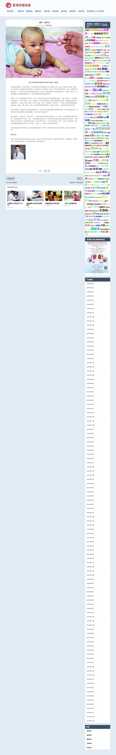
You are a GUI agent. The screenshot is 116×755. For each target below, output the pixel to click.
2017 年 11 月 (90, 721)
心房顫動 (101, 191)
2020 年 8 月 (90, 583)
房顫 (93, 93)
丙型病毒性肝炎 (100, 63)
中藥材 (105, 106)
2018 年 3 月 (90, 704)
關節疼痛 (89, 72)
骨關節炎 (102, 207)
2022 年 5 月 (90, 496)
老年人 (89, 60)
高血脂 (88, 65)
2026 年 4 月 (90, 300)
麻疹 (106, 201)
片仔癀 (99, 194)
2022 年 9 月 (90, 479)
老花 (92, 55)
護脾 (98, 152)
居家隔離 (91, 141)
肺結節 (96, 43)
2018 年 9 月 (90, 679)
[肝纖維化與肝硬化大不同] (16, 196)
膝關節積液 (105, 90)
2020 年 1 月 (90, 612)
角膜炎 (108, 63)
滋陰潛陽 (97, 154)
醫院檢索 (73, 11)
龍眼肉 (105, 176)
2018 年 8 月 (90, 683)
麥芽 (100, 66)
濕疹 (99, 69)
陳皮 (93, 197)
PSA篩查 (101, 166)
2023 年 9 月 (90, 429)
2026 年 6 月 (90, 292)
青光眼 (106, 93)
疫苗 (87, 225)
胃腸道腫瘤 (97, 204)
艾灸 (96, 191)
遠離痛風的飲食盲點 (52, 203)
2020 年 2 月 (90, 608)
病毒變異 (101, 201)
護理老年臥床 (104, 81)
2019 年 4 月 (90, 650)
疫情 (103, 145)
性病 (103, 104)
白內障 (93, 69)
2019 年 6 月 (90, 641)
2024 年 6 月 (90, 392)
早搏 (92, 84)
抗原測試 (93, 104)
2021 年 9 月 (90, 529)
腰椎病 (97, 58)
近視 (104, 55)
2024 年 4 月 (90, 400)
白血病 (94, 86)
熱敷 (100, 169)
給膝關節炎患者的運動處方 (34, 204)
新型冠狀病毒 (97, 130)
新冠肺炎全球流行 (100, 123)
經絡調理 (91, 107)
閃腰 (92, 185)
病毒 (100, 30)
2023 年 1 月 (90, 462)
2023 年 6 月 (90, 442)
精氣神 (95, 60)
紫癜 (105, 43)
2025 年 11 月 (90, 321)
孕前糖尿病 (100, 112)
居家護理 (95, 143)
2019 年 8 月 (90, 633)
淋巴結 (90, 222)
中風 (96, 160)
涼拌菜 (94, 145)
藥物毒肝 (99, 145)
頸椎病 (98, 172)
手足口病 (104, 232)
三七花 (92, 47)
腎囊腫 (89, 56)
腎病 (103, 74)
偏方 (101, 43)
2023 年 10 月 (90, 425)
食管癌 (90, 52)
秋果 (95, 176)
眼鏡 (91, 157)
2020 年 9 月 (90, 579)
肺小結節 (98, 114)
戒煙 (98, 52)
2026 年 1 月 (90, 312)
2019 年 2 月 (90, 658)
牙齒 (90, 143)
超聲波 (90, 191)
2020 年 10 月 (90, 575)
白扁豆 (103, 182)
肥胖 (93, 63)
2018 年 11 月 (90, 671)
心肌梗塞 (93, 121)
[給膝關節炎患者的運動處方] (35, 196)
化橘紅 (102, 135)
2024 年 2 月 (90, 408)
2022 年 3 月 (90, 504)
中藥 (89, 201)
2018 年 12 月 (90, 667)
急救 (93, 187)
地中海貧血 (106, 141)
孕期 (87, 96)
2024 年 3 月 (90, 404)
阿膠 (98, 232)
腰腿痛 (107, 226)
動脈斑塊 (98, 33)
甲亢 (95, 193)
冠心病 (97, 90)
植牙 (103, 143)
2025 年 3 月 (90, 354)
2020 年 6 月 (90, 592)
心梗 (93, 37)
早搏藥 (104, 66)
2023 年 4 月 (90, 450)
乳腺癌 (104, 210)
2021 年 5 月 (90, 546)
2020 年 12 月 (90, 567)
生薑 (98, 81)
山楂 (89, 133)
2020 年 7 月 (90, 587)
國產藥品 (88, 149)
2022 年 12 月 (90, 467)
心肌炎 (90, 179)
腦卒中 (100, 175)
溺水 (90, 100)
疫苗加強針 (90, 204)
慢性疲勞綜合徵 (91, 112)
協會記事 (81, 11)
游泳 (86, 93)
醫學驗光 (92, 226)
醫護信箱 (38, 11)
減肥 (99, 109)
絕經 (101, 220)
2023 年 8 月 (90, 433)
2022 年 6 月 (90, 492)
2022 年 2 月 (90, 508)
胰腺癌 (95, 229)
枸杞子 (106, 111)
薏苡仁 (92, 194)
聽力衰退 (88, 197)
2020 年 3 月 (90, 604)
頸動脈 (102, 154)
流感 (103, 203)
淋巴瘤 (95, 65)
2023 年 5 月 (90, 446)
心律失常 (98, 55)
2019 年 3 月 (90, 654)
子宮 (89, 34)
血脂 (92, 135)
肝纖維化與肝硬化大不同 (15, 204)
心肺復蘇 (99, 117)
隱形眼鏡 (100, 78)
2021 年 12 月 (90, 517)
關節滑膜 (92, 97)
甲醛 (103, 225)
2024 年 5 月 (90, 396)
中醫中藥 (47, 11)
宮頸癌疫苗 (101, 157)
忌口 (101, 52)
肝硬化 (88, 163)
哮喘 (104, 172)
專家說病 (21, 11)
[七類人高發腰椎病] (72, 196)
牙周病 (95, 206)
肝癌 (97, 220)
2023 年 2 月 (90, 458)
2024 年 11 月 (90, 371)
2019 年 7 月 (90, 637)
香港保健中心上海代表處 (95, 11)
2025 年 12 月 (90, 317)
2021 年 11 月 (90, 521)
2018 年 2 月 (90, 708)
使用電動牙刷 (102, 163)
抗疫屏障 (106, 40)
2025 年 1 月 (90, 362)
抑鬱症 (91, 109)
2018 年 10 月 (90, 675)
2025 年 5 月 (90, 346)
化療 (90, 94)
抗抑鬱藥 (103, 125)
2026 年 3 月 (90, 304)
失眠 (87, 30)
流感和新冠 (95, 201)
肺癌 (104, 69)
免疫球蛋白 (101, 72)
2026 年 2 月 (90, 308)
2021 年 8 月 (90, 533)
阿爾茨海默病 (99, 46)
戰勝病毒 (99, 141)
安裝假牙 (90, 161)
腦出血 (102, 58)
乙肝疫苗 (95, 157)
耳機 (106, 166)
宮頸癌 (99, 104)
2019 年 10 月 (90, 625)
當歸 (104, 220)
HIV (92, 182)
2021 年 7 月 (90, 537)
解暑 (104, 117)
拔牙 (88, 172)
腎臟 (94, 52)
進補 (107, 104)
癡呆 (87, 143)
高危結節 (97, 107)
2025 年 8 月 (90, 333)
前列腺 (105, 160)
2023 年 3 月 (90, 454)
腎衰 (92, 176)
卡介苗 (90, 43)
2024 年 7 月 (90, 387)
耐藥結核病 (97, 182)
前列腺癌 (94, 29)
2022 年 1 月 (90, 512)
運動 (92, 77)
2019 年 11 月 (90, 621)
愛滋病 (98, 83)
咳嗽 (101, 214)
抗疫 (86, 106)
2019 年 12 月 (90, 617)
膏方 (97, 40)
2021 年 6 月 (90, 542)
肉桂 (92, 34)
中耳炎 (90, 219)
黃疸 (101, 223)
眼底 (107, 145)
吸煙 (97, 166)
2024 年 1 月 (90, 412)
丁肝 (95, 109)
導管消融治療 (95, 211)
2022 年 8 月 (90, 483)
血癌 (89, 38)
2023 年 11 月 (90, 421)
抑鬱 (95, 78)
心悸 (88, 166)
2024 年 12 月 (90, 367)
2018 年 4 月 (90, 700)
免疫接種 (88, 81)
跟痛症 (100, 94)
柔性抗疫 (88, 154)
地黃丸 (106, 191)
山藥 (86, 43)
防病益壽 (55, 11)
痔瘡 (100, 161)
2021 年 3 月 (90, 554)
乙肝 (93, 213)
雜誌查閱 (64, 11)
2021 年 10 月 (90, 525)
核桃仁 (99, 100)
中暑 (97, 187)
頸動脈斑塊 (88, 145)
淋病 (93, 123)
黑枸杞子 (93, 81)
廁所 (107, 56)
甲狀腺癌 (91, 40)
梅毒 (95, 168)
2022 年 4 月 (90, 500)
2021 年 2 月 (90, 558)
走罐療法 (105, 60)
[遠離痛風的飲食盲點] (54, 196)
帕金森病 (104, 151)
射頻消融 (100, 60)
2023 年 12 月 (90, 417)
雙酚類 (95, 179)
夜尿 (96, 94)
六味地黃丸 (96, 223)
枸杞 (105, 132)
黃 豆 (92, 154)
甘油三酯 (88, 229)
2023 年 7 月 (90, 437)
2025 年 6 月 (90, 342)
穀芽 (93, 191)
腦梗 (107, 143)
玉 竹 (106, 185)
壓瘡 (94, 129)
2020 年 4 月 (90, 600)
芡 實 (101, 188)
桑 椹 (86, 100)
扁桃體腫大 (99, 216)
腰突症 (101, 40)
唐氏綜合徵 (99, 121)
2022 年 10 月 (90, 475)
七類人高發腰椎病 (70, 203)
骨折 (95, 232)
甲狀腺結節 (106, 78)
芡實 (106, 58)
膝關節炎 (99, 50)
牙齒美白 (104, 109)
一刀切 (89, 207)
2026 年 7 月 (90, 287)
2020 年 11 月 (90, 571)
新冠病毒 (100, 96)
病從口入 (92, 114)
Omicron (92, 172)
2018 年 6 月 (90, 692)
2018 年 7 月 (90, 687)
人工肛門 (101, 185)
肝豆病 (100, 143)
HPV (89, 151)
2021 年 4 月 (90, 550)
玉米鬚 (87, 114)
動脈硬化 (94, 163)
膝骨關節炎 (102, 86)
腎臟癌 (104, 149)
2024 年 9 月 (90, 379)
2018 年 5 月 (90, 696)
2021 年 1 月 (90, 562)
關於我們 (10, 11)
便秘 (87, 169)
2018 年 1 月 (90, 712)
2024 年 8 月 (90, 383)
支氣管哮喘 (97, 132)
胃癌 (91, 90)
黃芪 (104, 188)
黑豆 (89, 182)
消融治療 (92, 117)
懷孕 (99, 125)
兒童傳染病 (100, 138)
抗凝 (101, 229)
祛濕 (104, 121)
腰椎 (91, 169)
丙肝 (107, 96)
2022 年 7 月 (90, 487)
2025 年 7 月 (90, 338)
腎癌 (103, 100)
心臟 (106, 154)
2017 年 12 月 (90, 716)
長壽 (104, 50)
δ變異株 (94, 152)
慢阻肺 (94, 148)
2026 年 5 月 (90, 296)
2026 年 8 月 (90, 283)
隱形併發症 (90, 232)
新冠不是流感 (91, 138)
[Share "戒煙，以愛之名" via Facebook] (45, 171)
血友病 (96, 185)
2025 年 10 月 (90, 325)
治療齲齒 (93, 50)
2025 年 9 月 (90, 329)
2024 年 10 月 (90, 375)
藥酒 (98, 214)
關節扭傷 (101, 179)
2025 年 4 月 (90, 350)
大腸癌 (97, 74)
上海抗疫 (106, 223)
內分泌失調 (92, 216)
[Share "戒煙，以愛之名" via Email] (48, 171)
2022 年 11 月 (90, 471)
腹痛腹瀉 (93, 166)
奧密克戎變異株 (90, 58)
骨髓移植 (95, 72)
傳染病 (105, 84)
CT (101, 107)
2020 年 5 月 (90, 596)
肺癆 (88, 129)
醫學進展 (29, 11)
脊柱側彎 (106, 193)
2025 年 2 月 (90, 358)
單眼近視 (91, 75)
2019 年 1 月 (90, 662)
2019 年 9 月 (90, 629)
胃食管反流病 (94, 125)
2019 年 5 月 (90, 646)
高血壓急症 (98, 197)
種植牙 (95, 100)
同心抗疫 (97, 136)
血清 (89, 211)
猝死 (90, 123)
